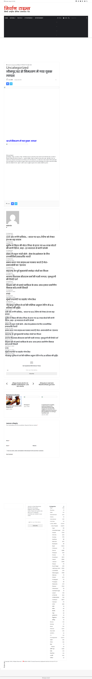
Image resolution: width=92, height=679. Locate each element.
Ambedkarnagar (56, 530)
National (52, 628)
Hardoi (54, 559)
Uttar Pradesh (54, 525)
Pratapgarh (55, 579)
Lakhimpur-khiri (56, 568)
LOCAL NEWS (53, 523)
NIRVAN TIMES (27, 661)
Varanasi (54, 602)
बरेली (53, 606)
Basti (53, 546)
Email (7, 445)
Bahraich (54, 541)
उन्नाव (53, 604)
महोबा (51, 651)
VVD (8, 293)
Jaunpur (54, 561)
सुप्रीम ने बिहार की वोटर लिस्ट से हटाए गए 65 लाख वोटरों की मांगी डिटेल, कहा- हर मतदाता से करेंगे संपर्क (31, 247)
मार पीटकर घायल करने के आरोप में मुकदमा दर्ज (13, 406)
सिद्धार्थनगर (54, 617)
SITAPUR (54, 595)
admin (10, 79)
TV (50, 635)
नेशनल (51, 642)
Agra (53, 528)
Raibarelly (54, 584)
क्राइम (51, 639)
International (53, 519)
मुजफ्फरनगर (54, 615)
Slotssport (27, 404)
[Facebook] (56, 22)
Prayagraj (54, 581)
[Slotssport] (31, 397)
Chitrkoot (54, 548)
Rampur (54, 586)
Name (8, 440)
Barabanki (54, 543)
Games (51, 516)
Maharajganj (55, 572)
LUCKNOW (55, 570)
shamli (54, 593)
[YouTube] (56, 31)
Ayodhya (54, 539)
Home (6, 18)
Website (34, 445)
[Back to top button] (0, 669)
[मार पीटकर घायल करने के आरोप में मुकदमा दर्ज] (14, 404)
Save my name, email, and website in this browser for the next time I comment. (25, 450)
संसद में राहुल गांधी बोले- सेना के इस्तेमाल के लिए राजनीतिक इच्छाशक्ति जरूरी (28, 255)
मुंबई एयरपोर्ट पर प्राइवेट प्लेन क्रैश (21, 299)
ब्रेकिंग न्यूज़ (52, 648)
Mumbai (52, 624)
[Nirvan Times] (17, 9)
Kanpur (54, 564)
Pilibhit (54, 577)
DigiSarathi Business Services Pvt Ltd (49, 661)
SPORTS (52, 633)
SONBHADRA (55, 597)
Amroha (54, 534)
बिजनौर (53, 610)
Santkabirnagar (56, 590)
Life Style (52, 521)
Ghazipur (54, 552)
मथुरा (53, 613)
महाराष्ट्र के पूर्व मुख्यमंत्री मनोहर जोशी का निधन (27, 271)
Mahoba (54, 575)
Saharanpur (55, 588)
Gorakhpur (55, 557)
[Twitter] (56, 26)
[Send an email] (12, 79)
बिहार (51, 644)
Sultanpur (54, 599)
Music (51, 626)
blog (51, 508)
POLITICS (19, 18)
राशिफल (51, 657)
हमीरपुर (53, 619)
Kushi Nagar (55, 566)
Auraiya (54, 537)
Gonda (54, 555)
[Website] (6, 227)
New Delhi (52, 630)
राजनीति (51, 655)
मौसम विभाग (52, 653)
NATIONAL (12, 18)
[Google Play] (56, 35)
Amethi (54, 532)
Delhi (51, 512)
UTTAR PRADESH (28, 18)
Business (52, 510)
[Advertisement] (60, 7)
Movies (51, 621)
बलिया (53, 608)
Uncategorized (13, 64)
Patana (53, 646)
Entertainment (53, 514)
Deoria (54, 550)
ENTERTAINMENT (39, 18)
